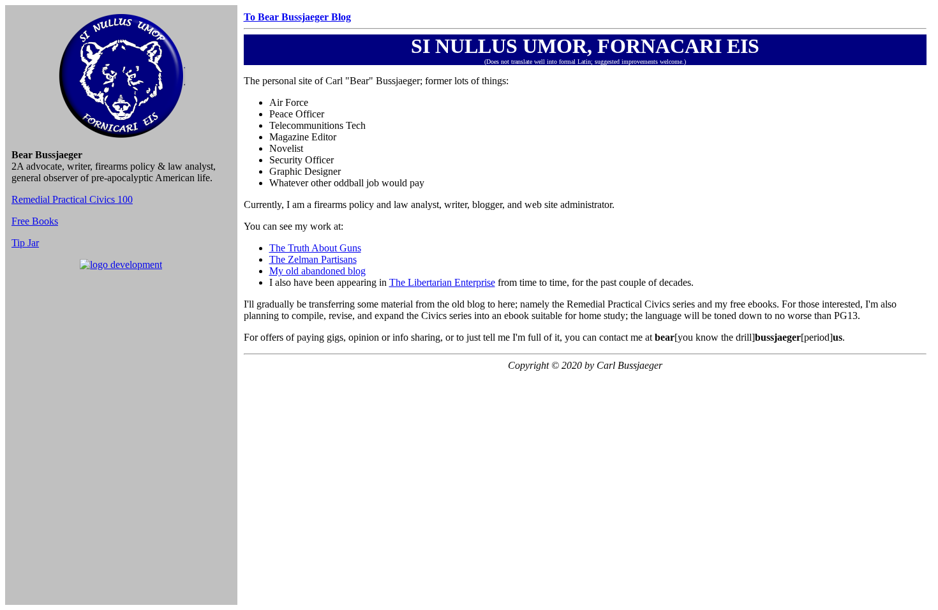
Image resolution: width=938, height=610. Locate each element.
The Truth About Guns (315, 247)
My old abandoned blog (317, 270)
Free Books (34, 221)
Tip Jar (25, 242)
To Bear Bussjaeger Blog (297, 16)
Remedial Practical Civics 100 (72, 199)
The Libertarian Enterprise (442, 282)
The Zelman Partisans (313, 259)
